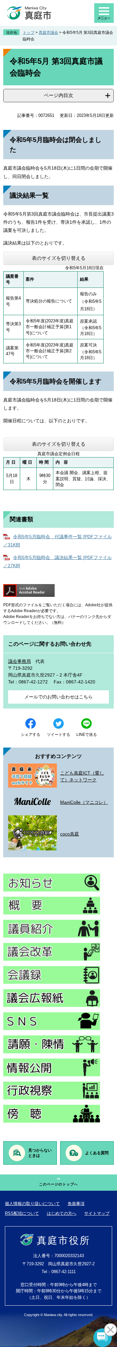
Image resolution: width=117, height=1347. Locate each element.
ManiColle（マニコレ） (84, 802)
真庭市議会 (48, 32)
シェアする (30, 734)
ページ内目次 (58, 95)
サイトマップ (97, 1213)
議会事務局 (19, 661)
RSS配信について (22, 1213)
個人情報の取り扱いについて (32, 1203)
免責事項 (76, 1203)
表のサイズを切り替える (58, 258)
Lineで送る (86, 734)
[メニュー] (104, 13)
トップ (28, 32)
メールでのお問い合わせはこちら (58, 696)
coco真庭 (69, 833)
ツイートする (58, 734)
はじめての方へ (61, 1213)
